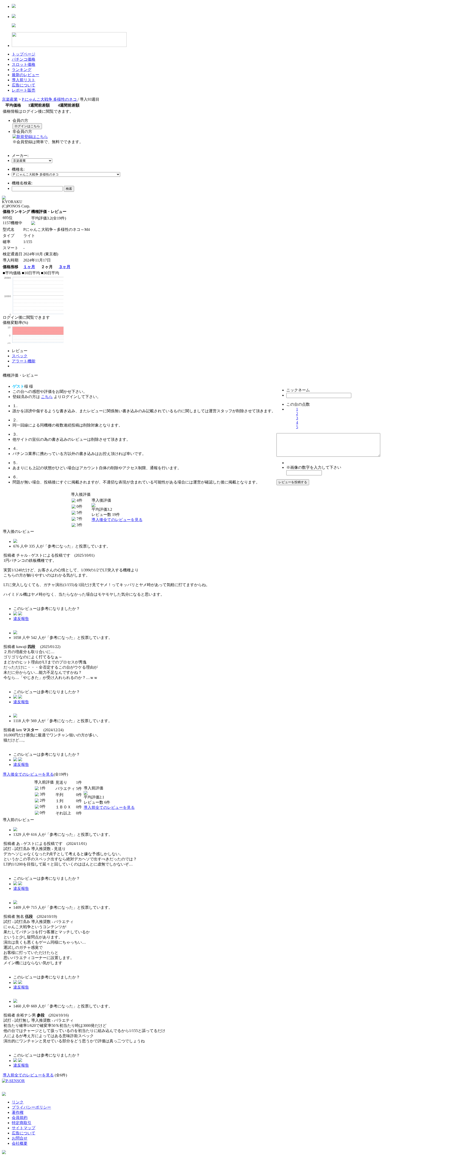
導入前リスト (23, 80)
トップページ (23, 54)
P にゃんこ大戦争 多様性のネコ (50, 99)
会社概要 (19, 1143)
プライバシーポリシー (31, 1107)
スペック (19, 356)
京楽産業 (10, 99)
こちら (47, 397)
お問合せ (19, 1138)
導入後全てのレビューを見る (117, 520)
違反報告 (21, 619)
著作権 (18, 1112)
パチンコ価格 (23, 59)
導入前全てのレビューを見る (109, 807)
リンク (18, 1102)
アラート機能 (23, 361)
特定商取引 (21, 1123)
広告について (23, 85)
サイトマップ (23, 1128)
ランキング (21, 70)
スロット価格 (23, 64)
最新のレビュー (25, 75)
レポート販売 (23, 90)
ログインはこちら (27, 126)
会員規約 (19, 1117)
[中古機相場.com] (14, 6)
